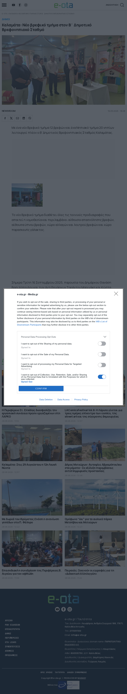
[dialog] (63, 347)
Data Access (63, 399)
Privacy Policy (81, 399)
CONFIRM (41, 388)
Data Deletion (46, 399)
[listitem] (63, 336)
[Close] (117, 295)
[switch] (102, 343)
